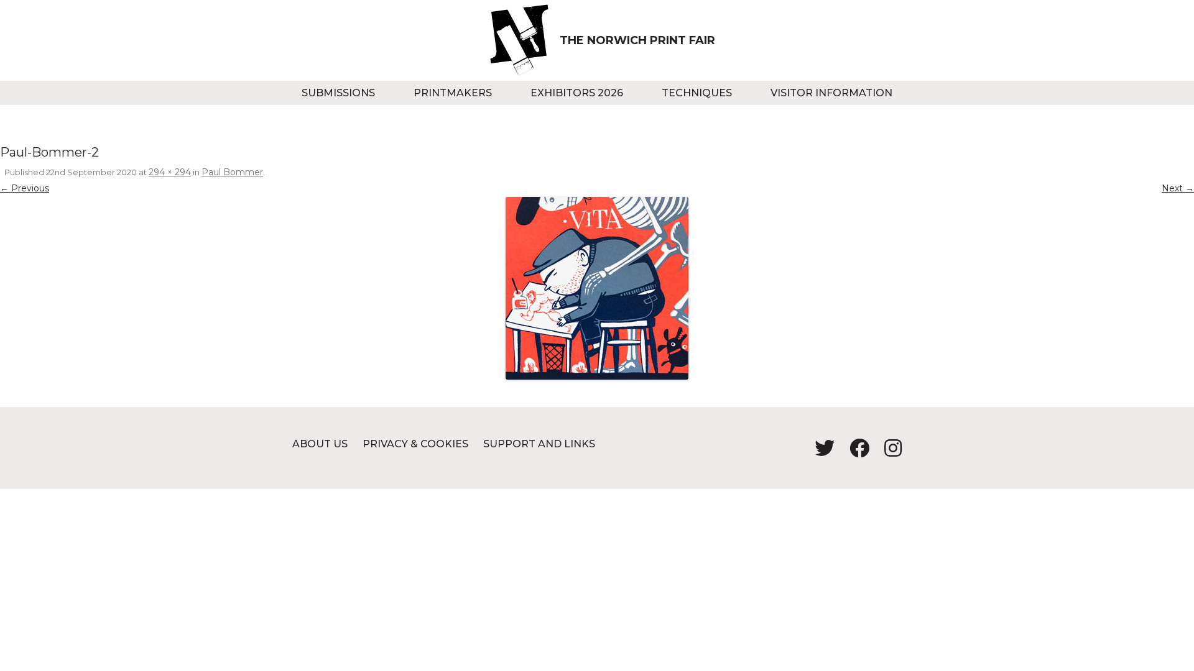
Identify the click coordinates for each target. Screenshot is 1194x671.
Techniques (697, 93)
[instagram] (887, 452)
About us (320, 444)
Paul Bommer (232, 172)
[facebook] (854, 452)
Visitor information (831, 93)
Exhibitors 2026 (576, 93)
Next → (1178, 188)
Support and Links (539, 444)
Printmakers (453, 93)
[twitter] (819, 452)
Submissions (338, 93)
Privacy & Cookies (415, 444)
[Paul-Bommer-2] (597, 288)
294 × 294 (170, 172)
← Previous (24, 188)
